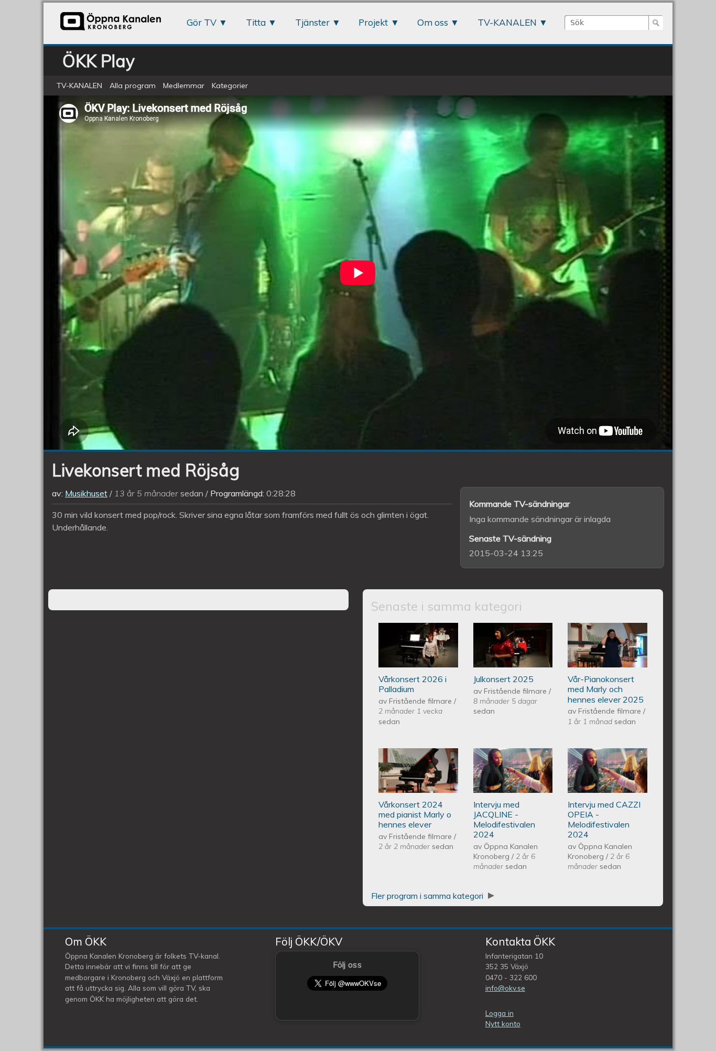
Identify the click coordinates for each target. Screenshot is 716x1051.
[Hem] (110, 30)
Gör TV (201, 22)
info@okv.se (505, 987)
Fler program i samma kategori (428, 895)
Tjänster (312, 22)
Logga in (499, 1012)
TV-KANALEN (507, 22)
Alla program (133, 85)
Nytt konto (502, 1023)
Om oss (432, 22)
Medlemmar (183, 85)
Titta (256, 22)
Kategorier (230, 85)
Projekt (373, 22)
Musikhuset (86, 493)
